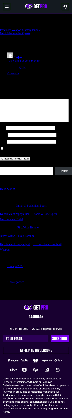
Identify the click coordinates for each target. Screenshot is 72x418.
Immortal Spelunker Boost (31, 205)
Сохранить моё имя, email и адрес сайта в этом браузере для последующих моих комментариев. (31, 150)
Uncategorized (15, 282)
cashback (36, 317)
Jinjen (18, 57)
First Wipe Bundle (28, 227)
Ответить (13, 73)
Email (3, 134)
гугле (22, 67)
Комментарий (10, 97)
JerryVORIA (7, 235)
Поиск (4, 165)
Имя (2, 127)
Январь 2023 (15, 266)
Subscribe (60, 338)
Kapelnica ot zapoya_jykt (15, 244)
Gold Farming (26, 235)
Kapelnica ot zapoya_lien (15, 213)
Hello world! (7, 188)
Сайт (3, 141)
